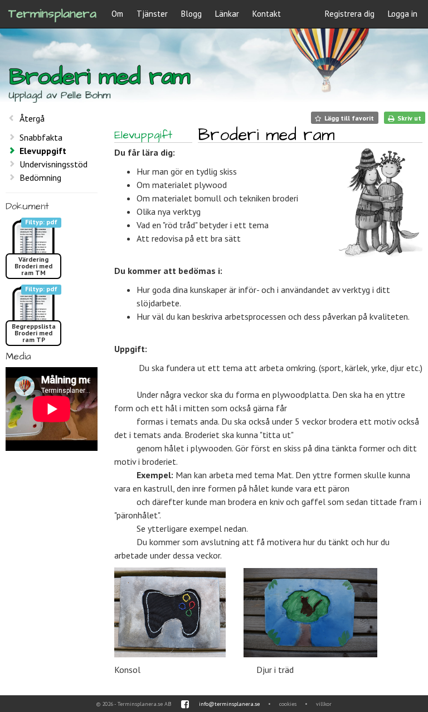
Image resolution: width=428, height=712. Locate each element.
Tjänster (152, 13)
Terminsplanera (52, 13)
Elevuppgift (43, 150)
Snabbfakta (41, 137)
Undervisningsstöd (53, 164)
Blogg (191, 13)
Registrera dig (349, 13)
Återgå (32, 118)
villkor (324, 704)
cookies (287, 704)
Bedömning (40, 177)
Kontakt (266, 13)
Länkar (227, 13)
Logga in (402, 13)
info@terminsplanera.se (229, 704)
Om (117, 13)
